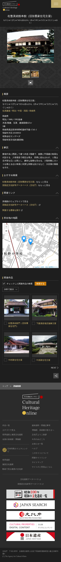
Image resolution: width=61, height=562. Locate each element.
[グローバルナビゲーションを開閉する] (56, 4)
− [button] (6, 231)
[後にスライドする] (55, 368)
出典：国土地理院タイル (49, 267)
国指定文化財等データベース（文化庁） (20, 185)
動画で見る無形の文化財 (12, 469)
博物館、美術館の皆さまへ (43, 430)
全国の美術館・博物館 (11, 439)
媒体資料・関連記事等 (41, 425)
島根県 (32, 111)
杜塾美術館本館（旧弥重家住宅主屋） (19, 182)
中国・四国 (23, 111)
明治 (14, 111)
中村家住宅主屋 (15, 360)
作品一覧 (6, 425)
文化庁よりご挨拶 (39, 435)
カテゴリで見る (8, 430)
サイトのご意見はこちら (42, 467)
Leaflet (37, 267)
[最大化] (6, 237)
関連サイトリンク (39, 458)
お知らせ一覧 (37, 444)
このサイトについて (40, 453)
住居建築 (6, 111)
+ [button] (6, 226)
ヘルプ (34, 448)
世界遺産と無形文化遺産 (12, 435)
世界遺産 (6, 460)
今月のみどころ (38, 439)
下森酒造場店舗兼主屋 (46, 323)
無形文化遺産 (7, 464)
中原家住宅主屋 (43, 360)
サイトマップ (37, 462)
